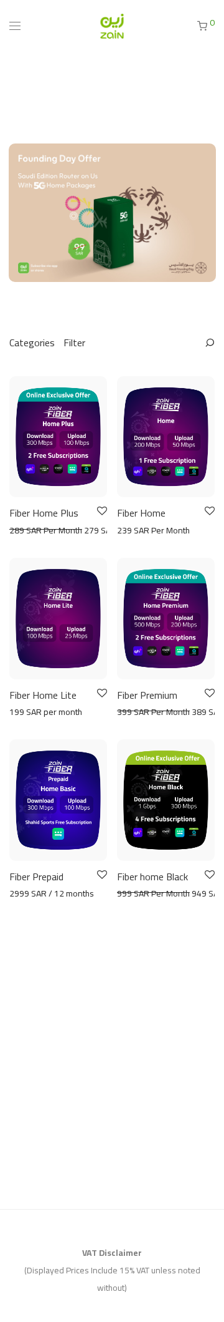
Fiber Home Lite (43, 695)
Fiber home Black (152, 876)
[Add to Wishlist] (101, 511)
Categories (32, 342)
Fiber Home (141, 512)
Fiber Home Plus (43, 512)
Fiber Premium (147, 695)
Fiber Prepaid (36, 876)
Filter (74, 342)
